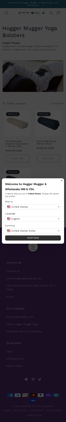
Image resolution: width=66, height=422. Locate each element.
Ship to (9, 201)
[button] (33, 206)
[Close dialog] (61, 180)
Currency (10, 225)
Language (10, 213)
